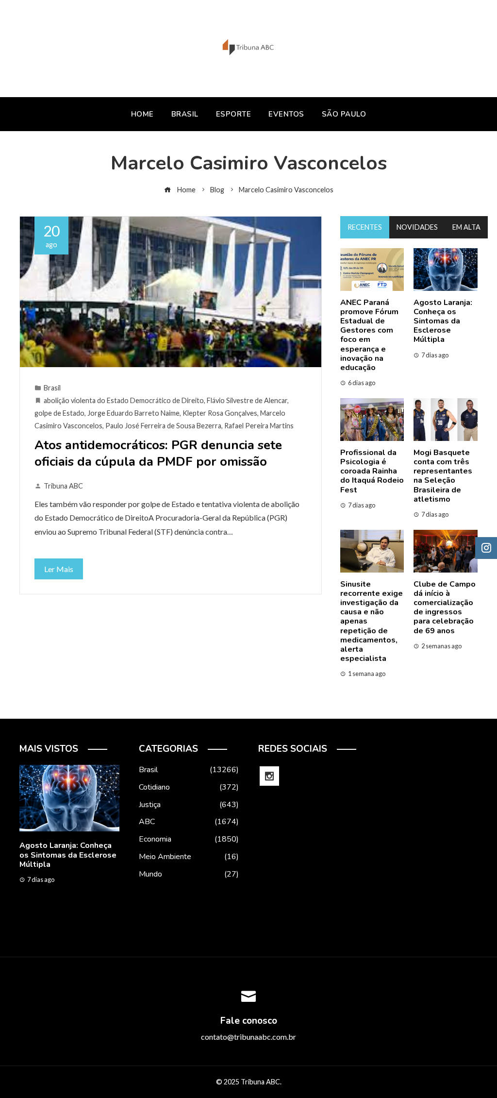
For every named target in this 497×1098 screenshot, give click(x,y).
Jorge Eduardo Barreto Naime (133, 413)
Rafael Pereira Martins (259, 426)
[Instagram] (269, 776)
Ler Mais (58, 569)
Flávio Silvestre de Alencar (247, 400)
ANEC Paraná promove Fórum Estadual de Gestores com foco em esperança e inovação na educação (369, 335)
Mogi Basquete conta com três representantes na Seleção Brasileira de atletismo (443, 476)
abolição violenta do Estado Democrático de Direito (124, 400)
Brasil (52, 388)
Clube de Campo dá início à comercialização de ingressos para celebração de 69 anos (445, 607)
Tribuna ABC (63, 486)
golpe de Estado (59, 413)
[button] (50, 925)
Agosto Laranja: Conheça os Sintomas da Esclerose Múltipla (443, 321)
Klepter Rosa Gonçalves (219, 413)
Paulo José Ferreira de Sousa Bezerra (163, 426)
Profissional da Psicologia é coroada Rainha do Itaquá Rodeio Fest (372, 471)
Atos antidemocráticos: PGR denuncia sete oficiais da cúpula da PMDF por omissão (158, 453)
